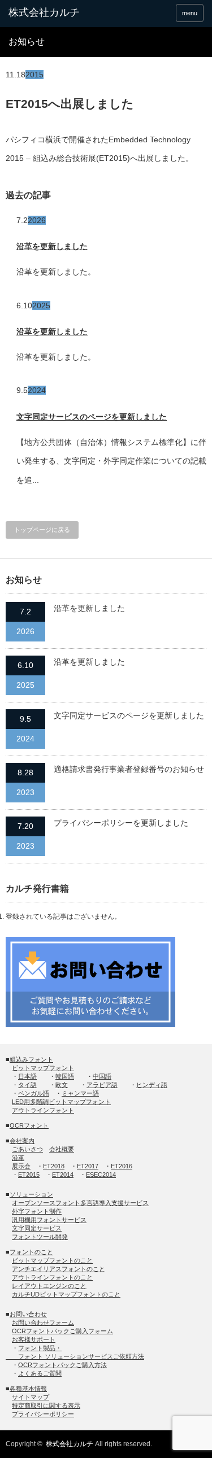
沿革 (18, 1157)
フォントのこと (31, 1252)
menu (189, 13)
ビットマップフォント (43, 1067)
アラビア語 (102, 1084)
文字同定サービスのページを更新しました (91, 416)
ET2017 (87, 1166)
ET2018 (53, 1166)
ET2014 (62, 1174)
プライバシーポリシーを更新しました (121, 822)
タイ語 (27, 1084)
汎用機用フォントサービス (49, 1219)
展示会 (21, 1166)
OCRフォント (29, 1125)
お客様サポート (33, 1339)
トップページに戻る (42, 529)
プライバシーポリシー (43, 1414)
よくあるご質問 (40, 1373)
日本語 (27, 1076)
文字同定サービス (37, 1228)
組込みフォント (31, 1059)
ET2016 (121, 1166)
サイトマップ (30, 1397)
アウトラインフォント (43, 1110)
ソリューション (31, 1194)
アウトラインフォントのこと (52, 1277)
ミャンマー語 (80, 1093)
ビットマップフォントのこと (52, 1260)
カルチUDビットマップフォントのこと (66, 1294)
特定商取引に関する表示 (46, 1405)
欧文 (61, 1084)
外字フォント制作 (37, 1211)
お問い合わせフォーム (43, 1322)
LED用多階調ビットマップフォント (61, 1101)
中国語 (102, 1076)
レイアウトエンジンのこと (49, 1285)
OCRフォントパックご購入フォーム (62, 1331)
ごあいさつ (27, 1149)
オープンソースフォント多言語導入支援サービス (80, 1202)
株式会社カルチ (69, 1444)
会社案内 (22, 1140)
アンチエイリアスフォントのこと (58, 1268)
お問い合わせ (28, 1314)
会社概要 (61, 1149)
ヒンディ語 (151, 1084)
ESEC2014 (101, 1174)
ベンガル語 (33, 1093)
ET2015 (29, 1174)
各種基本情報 (28, 1388)
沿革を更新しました (52, 246)
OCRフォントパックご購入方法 (62, 1364)
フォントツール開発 (40, 1236)
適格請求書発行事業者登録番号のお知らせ (129, 769)
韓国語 (64, 1076)
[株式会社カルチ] (50, 13)
